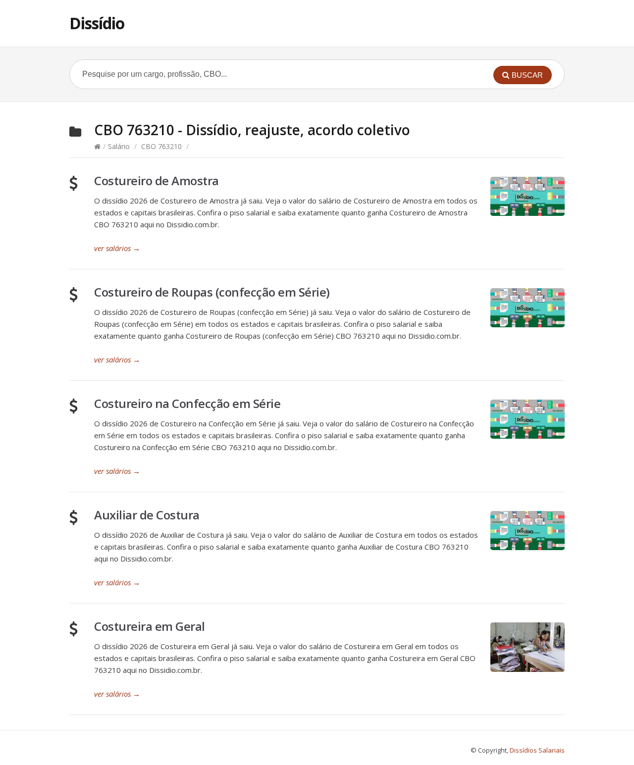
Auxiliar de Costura (147, 515)
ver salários (117, 248)
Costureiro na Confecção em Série (187, 403)
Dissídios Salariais (537, 750)
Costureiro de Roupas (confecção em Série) (212, 292)
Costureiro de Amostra (156, 180)
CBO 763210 (161, 146)
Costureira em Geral (149, 626)
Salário (119, 146)
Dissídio (96, 23)
